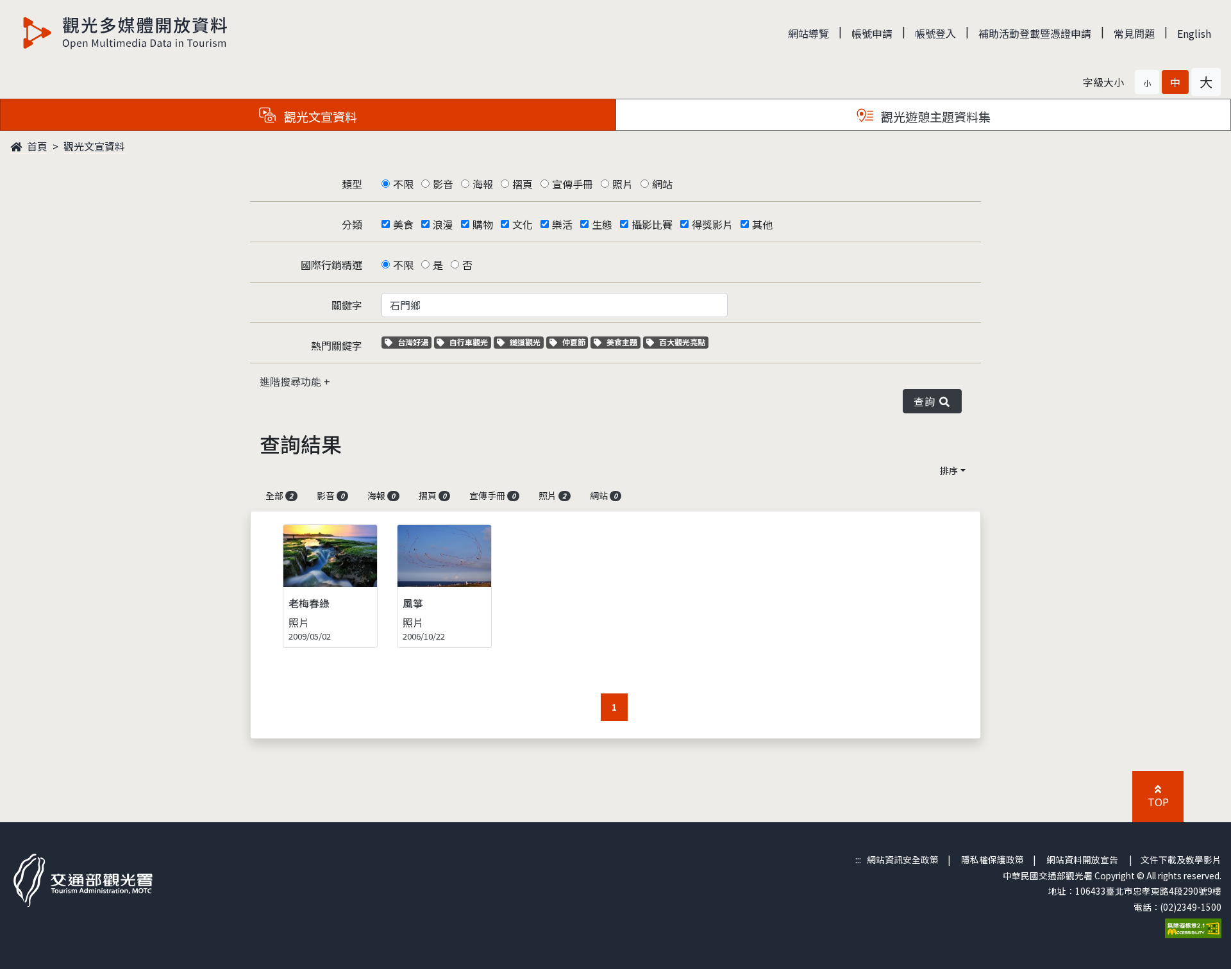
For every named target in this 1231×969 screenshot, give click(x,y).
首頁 (35, 146)
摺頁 (522, 184)
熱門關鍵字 (336, 345)
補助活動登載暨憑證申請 (1034, 33)
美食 (403, 224)
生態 (602, 224)
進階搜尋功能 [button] (292, 381)
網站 (662, 184)
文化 (522, 224)
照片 (622, 184)
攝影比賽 (652, 224)
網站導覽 (808, 33)
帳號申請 (871, 33)
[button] (1147, 82)
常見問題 (1134, 33)
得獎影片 (712, 224)
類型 (352, 184)
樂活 (562, 224)
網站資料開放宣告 (1082, 859)
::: (858, 859)
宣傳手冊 (572, 184)
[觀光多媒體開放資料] (125, 32)
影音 (443, 184)
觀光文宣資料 (94, 146)
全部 (279, 495)
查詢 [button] (927, 401)
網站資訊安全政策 (903, 859)
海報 (483, 184)
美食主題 (623, 341)
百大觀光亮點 (681, 341)
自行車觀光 (468, 341)
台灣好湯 (414, 341)
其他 (762, 224)
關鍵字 (346, 305)
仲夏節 (575, 341)
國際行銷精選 (331, 264)
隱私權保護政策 (992, 859)
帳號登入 (935, 33)
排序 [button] (949, 470)
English (1194, 33)
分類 (352, 224)
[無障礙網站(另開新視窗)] (1193, 926)
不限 (403, 184)
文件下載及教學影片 (1181, 859)
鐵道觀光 (526, 341)
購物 (483, 224)
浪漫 (443, 224)
